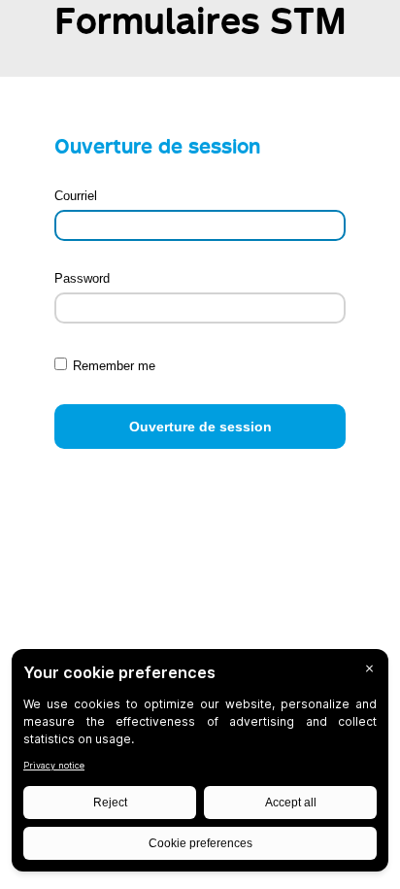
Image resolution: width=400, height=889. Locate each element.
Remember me (114, 366)
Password (82, 278)
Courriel (75, 195)
